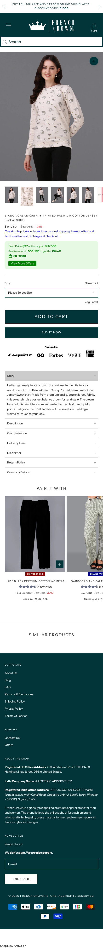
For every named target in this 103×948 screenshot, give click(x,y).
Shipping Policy (15, 701)
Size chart (91, 283)
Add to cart (51, 316)
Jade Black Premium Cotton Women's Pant (35, 581)
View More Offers (22, 263)
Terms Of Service (16, 716)
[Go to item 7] (88, 195)
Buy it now (52, 332)
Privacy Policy (14, 708)
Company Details (18, 472)
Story (10, 375)
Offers (9, 745)
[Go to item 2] (11, 195)
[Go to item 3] (27, 196)
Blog (8, 680)
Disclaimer (14, 453)
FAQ (8, 687)
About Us (11, 673)
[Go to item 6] (73, 195)
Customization (17, 433)
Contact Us (12, 738)
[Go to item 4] (42, 195)
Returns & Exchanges (19, 694)
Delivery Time (16, 443)
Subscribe (21, 879)
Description (15, 423)
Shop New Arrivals (12, 946)
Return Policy (16, 462)
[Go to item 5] (57, 195)
